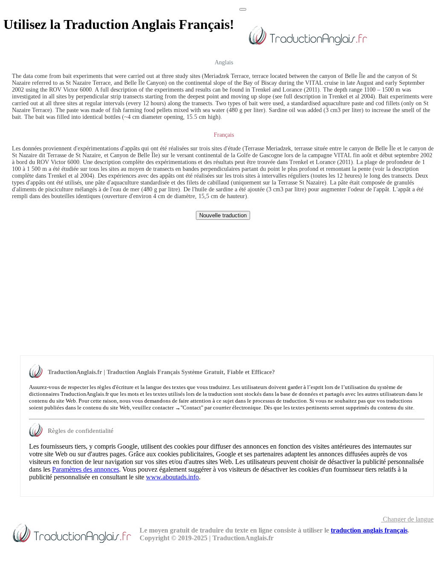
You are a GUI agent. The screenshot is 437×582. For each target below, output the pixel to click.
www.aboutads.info (172, 477)
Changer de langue (407, 519)
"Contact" (192, 407)
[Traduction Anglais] (307, 46)
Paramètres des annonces (85, 469)
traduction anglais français (369, 530)
